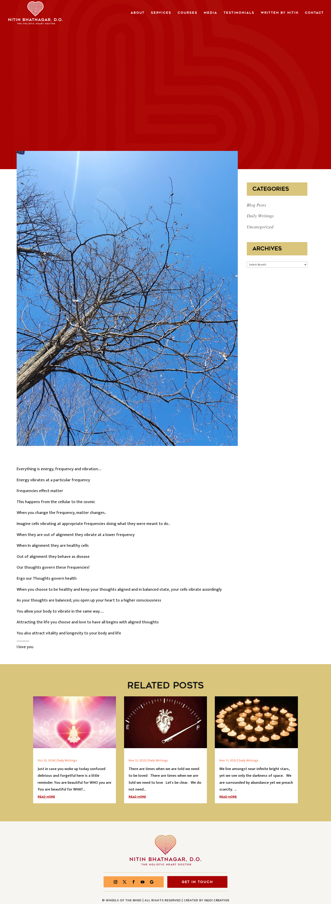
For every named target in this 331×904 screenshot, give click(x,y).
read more (46, 797)
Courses (187, 13)
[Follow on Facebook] (133, 882)
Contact (314, 13)
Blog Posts (256, 205)
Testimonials (239, 13)
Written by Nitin (280, 13)
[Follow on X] (124, 882)
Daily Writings (260, 215)
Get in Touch (197, 882)
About (138, 13)
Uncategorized (260, 226)
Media (210, 13)
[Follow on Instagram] (115, 882)
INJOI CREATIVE (216, 900)
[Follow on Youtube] (142, 882)
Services (161, 13)
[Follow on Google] (151, 882)
